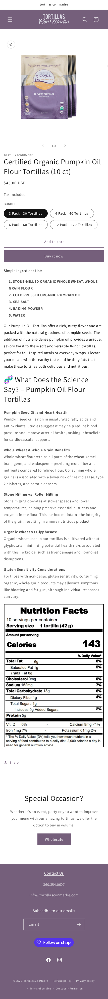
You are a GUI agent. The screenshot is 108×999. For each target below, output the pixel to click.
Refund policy (62, 980)
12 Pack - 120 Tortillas (73, 224)
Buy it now (54, 256)
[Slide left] (42, 145)
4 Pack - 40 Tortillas (72, 213)
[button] (10, 19)
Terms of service (40, 988)
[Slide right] (65, 145)
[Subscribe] (79, 924)
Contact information (69, 988)
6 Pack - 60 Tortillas (25, 224)
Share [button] (14, 762)
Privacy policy (85, 980)
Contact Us (54, 873)
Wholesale (54, 839)
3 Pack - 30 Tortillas (25, 213)
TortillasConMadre (36, 980)
